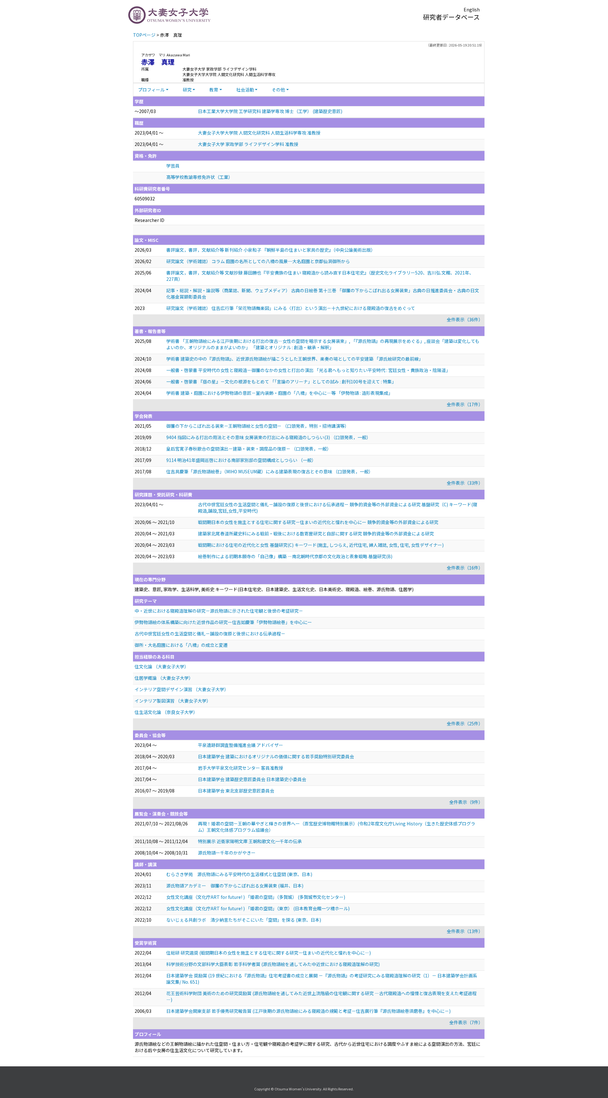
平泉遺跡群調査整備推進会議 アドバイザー (240, 745)
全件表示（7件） (466, 1022)
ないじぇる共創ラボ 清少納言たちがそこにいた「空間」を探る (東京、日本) (243, 920)
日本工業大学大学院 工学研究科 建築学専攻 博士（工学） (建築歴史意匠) (270, 111)
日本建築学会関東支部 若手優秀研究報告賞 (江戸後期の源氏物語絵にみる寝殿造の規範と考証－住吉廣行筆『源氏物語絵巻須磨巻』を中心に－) (308, 1011)
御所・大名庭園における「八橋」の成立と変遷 (181, 645)
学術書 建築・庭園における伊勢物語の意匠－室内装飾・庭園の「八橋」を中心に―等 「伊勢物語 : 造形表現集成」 (279, 393)
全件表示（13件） (465, 931)
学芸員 (173, 165)
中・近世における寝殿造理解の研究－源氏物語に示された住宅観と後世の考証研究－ (219, 611)
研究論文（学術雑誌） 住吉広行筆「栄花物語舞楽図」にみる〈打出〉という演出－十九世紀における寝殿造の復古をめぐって (290, 308)
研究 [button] (187, 89)
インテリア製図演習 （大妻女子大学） (173, 700)
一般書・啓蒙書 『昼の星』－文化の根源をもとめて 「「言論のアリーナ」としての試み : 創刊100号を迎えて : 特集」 (281, 381)
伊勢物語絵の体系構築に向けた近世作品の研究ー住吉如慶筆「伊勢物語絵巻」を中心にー (223, 622)
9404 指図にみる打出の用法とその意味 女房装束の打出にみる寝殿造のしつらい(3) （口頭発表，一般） (268, 437)
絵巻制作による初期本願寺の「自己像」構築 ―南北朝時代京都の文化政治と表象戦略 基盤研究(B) (295, 556)
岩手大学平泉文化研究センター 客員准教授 (240, 768)
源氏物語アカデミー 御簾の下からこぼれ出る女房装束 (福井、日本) (234, 885)
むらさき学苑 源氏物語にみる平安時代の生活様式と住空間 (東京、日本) (239, 874)
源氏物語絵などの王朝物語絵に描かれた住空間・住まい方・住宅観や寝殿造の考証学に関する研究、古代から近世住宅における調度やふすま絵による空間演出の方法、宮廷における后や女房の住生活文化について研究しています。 (307, 1047)
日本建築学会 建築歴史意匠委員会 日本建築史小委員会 (252, 779)
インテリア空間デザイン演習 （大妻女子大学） (182, 689)
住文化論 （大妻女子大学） (162, 666)
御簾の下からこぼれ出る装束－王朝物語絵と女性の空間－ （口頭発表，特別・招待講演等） (257, 426)
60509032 (145, 198)
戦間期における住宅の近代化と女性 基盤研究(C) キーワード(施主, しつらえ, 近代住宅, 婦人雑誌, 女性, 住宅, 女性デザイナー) (321, 545)
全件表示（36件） (465, 319)
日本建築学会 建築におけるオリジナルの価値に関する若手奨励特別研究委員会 (276, 756)
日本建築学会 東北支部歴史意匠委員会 (236, 790)
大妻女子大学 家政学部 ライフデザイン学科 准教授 (248, 144)
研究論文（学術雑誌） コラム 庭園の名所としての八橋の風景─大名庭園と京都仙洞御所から (258, 261)
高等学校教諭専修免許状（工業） (199, 177)
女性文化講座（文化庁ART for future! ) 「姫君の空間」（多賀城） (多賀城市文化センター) (255, 897)
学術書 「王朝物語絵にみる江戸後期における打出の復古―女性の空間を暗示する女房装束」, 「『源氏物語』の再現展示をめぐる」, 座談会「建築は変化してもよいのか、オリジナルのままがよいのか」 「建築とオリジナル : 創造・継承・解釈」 (322, 344)
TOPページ (144, 35)
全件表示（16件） (465, 568)
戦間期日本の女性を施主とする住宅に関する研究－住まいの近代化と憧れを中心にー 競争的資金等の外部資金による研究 (318, 522)
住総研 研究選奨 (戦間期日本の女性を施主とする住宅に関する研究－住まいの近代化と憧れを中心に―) (268, 953)
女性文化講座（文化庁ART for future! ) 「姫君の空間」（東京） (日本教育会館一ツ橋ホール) (258, 908)
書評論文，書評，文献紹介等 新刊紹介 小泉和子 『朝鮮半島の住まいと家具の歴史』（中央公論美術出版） (270, 250)
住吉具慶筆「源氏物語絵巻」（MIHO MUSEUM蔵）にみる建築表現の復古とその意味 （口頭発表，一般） (269, 471)
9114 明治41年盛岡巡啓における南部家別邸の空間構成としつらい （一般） (241, 460)
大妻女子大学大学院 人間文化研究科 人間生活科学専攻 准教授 (259, 132)
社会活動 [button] (245, 89)
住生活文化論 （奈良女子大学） (166, 712)
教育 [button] (213, 89)
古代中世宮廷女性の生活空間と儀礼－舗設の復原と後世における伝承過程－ (210, 633)
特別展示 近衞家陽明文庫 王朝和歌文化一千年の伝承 (250, 841)
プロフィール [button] (151, 89)
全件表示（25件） (465, 723)
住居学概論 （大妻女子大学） (164, 678)
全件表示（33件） (465, 483)
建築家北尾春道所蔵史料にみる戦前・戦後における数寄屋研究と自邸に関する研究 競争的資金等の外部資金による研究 (316, 533)
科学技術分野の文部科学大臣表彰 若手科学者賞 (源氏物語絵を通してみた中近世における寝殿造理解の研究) (273, 964)
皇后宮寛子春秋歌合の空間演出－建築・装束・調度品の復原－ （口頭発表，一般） (248, 448)
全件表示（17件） (465, 404)
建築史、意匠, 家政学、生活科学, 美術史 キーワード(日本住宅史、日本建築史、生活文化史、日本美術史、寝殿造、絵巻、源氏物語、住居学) (274, 589)
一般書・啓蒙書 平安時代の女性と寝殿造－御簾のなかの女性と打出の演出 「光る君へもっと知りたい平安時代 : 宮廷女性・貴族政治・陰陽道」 (308, 370)
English (472, 9)
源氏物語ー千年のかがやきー (227, 852)
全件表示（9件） (466, 802)
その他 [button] (278, 89)
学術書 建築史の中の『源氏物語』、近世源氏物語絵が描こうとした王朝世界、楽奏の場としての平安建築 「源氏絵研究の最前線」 (294, 359)
